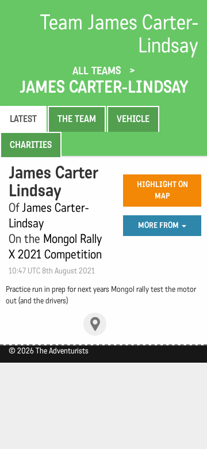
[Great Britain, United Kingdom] (94, 324)
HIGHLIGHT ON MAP (162, 190)
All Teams (98, 70)
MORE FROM (159, 225)
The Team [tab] (76, 118)
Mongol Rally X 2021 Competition (55, 246)
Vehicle (133, 118)
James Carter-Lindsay (104, 87)
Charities (31, 144)
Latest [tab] (23, 118)
